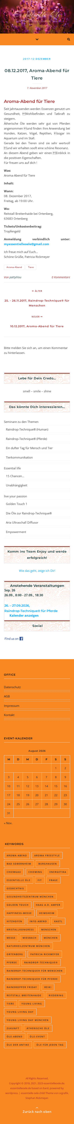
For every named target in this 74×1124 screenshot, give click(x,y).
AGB (7, 696)
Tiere (31, 267)
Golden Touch (18, 904)
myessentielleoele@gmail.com (26, 244)
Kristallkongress (20, 929)
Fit (40, 880)
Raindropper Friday (22, 987)
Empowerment (16, 532)
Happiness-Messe (19, 913)
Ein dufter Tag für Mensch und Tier (29, 448)
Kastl (58, 921)
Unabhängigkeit (16, 485)
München (51, 937)
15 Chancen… (15, 476)
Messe (11, 937)
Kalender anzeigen (24, 615)
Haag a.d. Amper (48, 904)
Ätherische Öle (38, 1028)
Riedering (56, 995)
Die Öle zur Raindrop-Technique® (29, 513)
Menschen (48, 929)
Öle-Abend (14, 1036)
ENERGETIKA (58, 871)
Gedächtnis (15, 888)
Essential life (12, 468)
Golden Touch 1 (16, 504)
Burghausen (47, 863)
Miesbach (30, 937)
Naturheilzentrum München (28, 946)
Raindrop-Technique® (41, 962)
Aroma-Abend (14, 267)
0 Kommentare (61, 277)
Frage (53, 880)
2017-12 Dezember (37, 59)
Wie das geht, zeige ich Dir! (37, 571)
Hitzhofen (14, 921)
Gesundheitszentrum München (30, 896)
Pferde (12, 962)
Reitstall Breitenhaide (24, 995)
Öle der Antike (18, 1044)
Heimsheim (46, 913)
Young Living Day (20, 1011)
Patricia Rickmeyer (44, 954)
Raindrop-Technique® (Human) (27, 429)
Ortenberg (15, 954)
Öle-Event (37, 1036)
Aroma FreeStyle (47, 855)
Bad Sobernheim (19, 863)
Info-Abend (38, 921)
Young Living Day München (28, 1020)
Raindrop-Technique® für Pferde (32, 978)
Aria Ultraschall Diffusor (22, 522)
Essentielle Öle (37, 14)
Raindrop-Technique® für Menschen (35, 970)
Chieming (35, 871)
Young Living (32, 1003)
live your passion (15, 496)
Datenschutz (12, 687)
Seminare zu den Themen (21, 422)
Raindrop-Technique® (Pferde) (26, 439)
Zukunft (13, 1028)
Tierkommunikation (19, 457)
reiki (48, 987)
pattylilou (15, 277)
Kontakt (9, 715)
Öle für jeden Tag (50, 1044)
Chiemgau (14, 871)
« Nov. (8, 823)
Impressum (11, 706)
